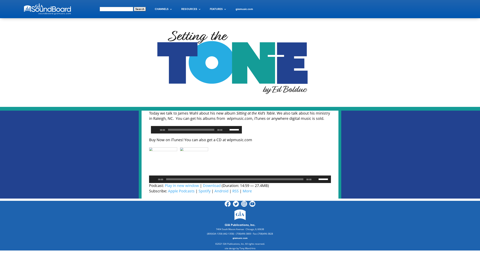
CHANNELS (162, 9)
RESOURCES (189, 9)
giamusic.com (244, 9)
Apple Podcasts (181, 191)
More (247, 191)
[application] (196, 130)
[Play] (156, 130)
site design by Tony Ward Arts (240, 248)
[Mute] (226, 130)
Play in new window (182, 185)
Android (221, 191)
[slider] (235, 129)
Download (212, 185)
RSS (235, 191)
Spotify (205, 191)
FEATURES (216, 9)
